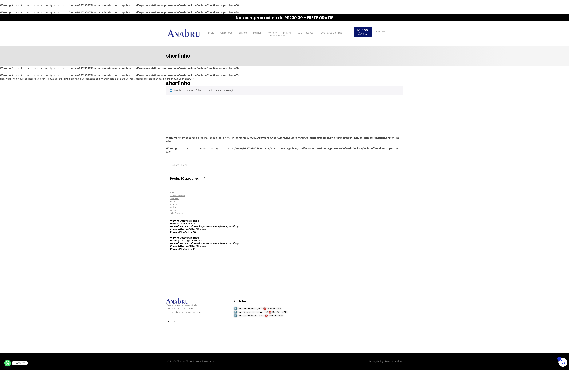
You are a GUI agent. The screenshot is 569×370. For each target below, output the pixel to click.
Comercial (174, 198)
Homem (174, 201)
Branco (173, 193)
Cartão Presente (177, 195)
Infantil (173, 204)
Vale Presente (176, 213)
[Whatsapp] (7, 363)
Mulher (173, 207)
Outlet (173, 210)
